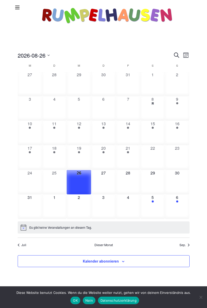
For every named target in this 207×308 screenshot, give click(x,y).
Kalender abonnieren (101, 261)
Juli (23, 245)
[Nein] (200, 297)
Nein (89, 300)
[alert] (104, 227)
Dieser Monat (103, 245)
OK (75, 300)
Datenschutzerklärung (118, 300)
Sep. (182, 245)
